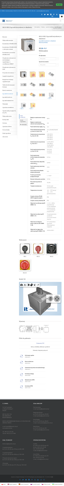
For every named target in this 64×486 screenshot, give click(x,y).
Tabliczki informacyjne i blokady (8, 86)
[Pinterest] (53, 14)
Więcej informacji (36, 7)
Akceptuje (59, 4)
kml (52, 477)
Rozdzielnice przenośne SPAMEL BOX (8, 53)
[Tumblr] (57, 14)
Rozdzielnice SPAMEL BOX (9, 43)
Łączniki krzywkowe (49, 27)
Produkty (43, 27)
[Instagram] (51, 14)
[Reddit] (41, 479)
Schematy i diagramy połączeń (40, 350)
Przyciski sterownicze (8, 73)
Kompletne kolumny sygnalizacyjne (7, 80)
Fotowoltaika (6, 130)
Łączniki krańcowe (7, 97)
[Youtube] (47, 14)
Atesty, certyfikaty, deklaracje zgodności (40, 347)
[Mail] (52, 16)
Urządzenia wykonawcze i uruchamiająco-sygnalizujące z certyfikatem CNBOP (9, 61)
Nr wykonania (23, 124)
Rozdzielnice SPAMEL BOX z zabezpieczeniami (9, 48)
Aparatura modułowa (8, 107)
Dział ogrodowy (6, 133)
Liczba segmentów (23, 120)
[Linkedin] (38, 479)
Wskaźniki (5, 104)
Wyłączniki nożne (7, 116)
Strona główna (37, 27)
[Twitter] (45, 14)
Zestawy (4, 123)
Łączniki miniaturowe (8, 100)
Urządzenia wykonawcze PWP (8, 68)
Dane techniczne (22, 116)
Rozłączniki (5, 119)
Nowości (4, 37)
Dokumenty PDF (40, 343)
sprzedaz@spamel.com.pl (43, 10)
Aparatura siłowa (7, 126)
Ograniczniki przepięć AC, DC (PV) (9, 112)
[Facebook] (41, 14)
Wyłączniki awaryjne (7, 40)
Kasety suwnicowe (7, 90)
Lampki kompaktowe (8, 76)
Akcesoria (5, 136)
